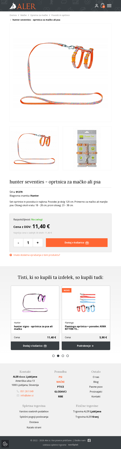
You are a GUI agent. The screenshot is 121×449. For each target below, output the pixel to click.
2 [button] (58, 356)
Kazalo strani (34, 427)
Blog (96, 381)
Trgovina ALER (87, 411)
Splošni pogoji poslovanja (34, 416)
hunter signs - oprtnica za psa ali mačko (33, 328)
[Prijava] (99, 5)
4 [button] (67, 356)
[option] (34, 148)
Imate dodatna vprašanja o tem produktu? (36, 255)
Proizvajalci (96, 391)
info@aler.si (26, 395)
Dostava (34, 422)
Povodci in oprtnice (60, 15)
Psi (60, 377)
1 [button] (53, 356)
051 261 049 (26, 391)
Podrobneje (84, 345)
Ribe (60, 396)
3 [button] (63, 356)
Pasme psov (96, 386)
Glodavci (60, 391)
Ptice (60, 386)
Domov (13, 15)
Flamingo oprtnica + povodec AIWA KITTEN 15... (85, 328)
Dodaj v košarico (75, 242)
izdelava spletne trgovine (54, 444)
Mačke (23, 15)
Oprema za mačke (39, 15)
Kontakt (95, 396)
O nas (96, 377)
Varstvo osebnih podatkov (34, 411)
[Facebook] (89, 440)
